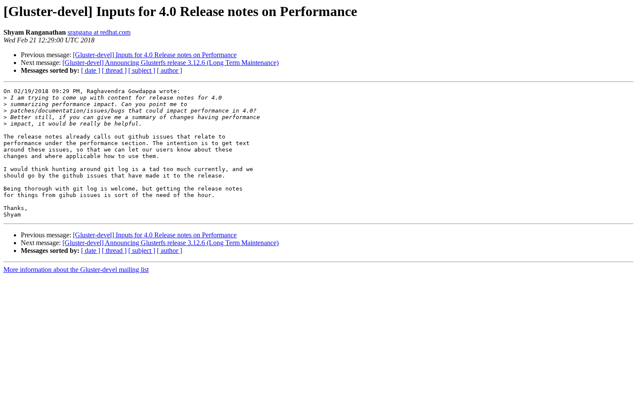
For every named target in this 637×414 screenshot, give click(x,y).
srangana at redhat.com (99, 32)
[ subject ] (141, 70)
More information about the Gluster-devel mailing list (76, 269)
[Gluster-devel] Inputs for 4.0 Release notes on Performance (155, 54)
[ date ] (90, 70)
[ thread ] (114, 70)
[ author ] (169, 70)
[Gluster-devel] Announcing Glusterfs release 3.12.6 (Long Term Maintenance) (170, 62)
